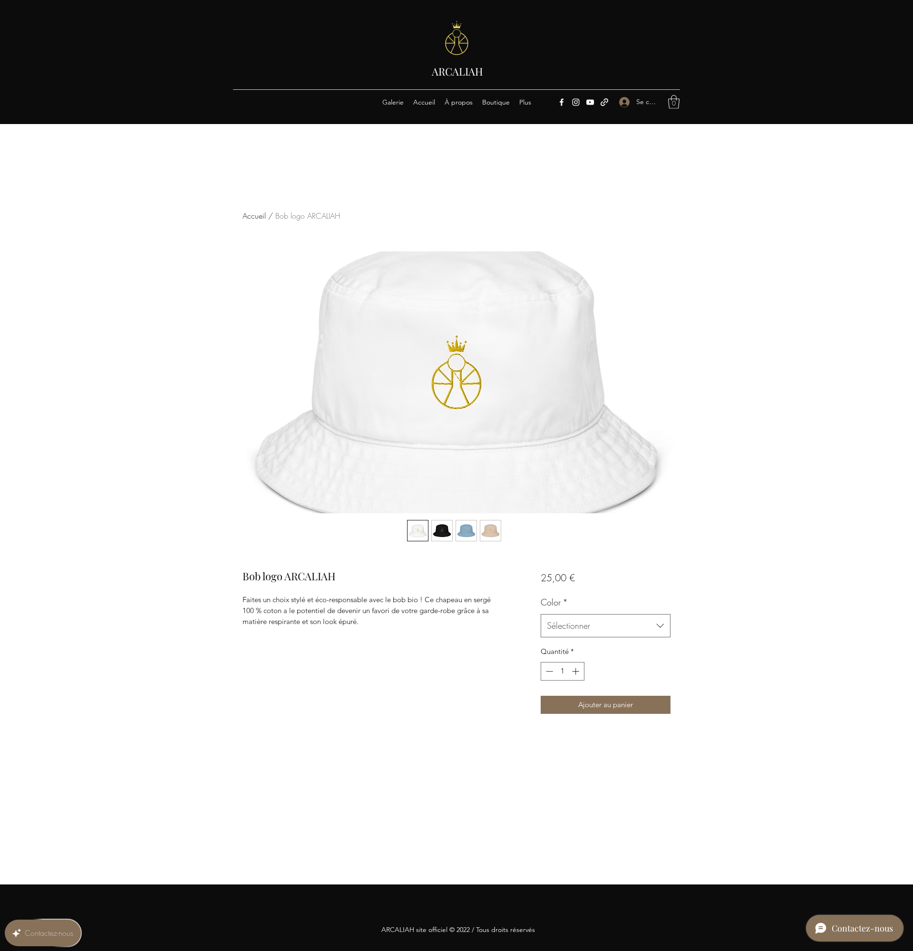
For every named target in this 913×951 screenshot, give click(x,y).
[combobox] (605, 626)
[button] (674, 102)
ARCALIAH (457, 71)
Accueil (254, 216)
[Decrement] (548, 671)
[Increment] (576, 671)
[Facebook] (561, 102)
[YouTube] (590, 102)
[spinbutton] (562, 671)
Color (554, 602)
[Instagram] (576, 102)
